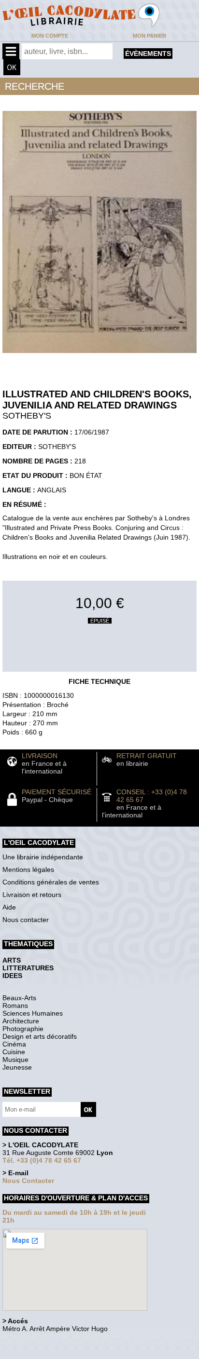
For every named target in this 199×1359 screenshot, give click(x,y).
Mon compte (49, 36)
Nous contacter (25, 920)
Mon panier (149, 36)
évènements (148, 53)
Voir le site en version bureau (54, 1341)
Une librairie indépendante (42, 857)
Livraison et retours (31, 894)
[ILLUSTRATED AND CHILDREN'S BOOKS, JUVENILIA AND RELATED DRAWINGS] (99, 355)
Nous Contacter (28, 1180)
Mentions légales (28, 869)
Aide (9, 907)
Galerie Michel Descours (46, 1354)
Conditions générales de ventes (50, 882)
